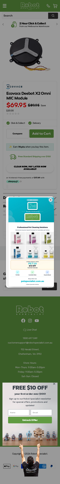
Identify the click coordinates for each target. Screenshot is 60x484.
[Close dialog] (54, 384)
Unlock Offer (30, 420)
